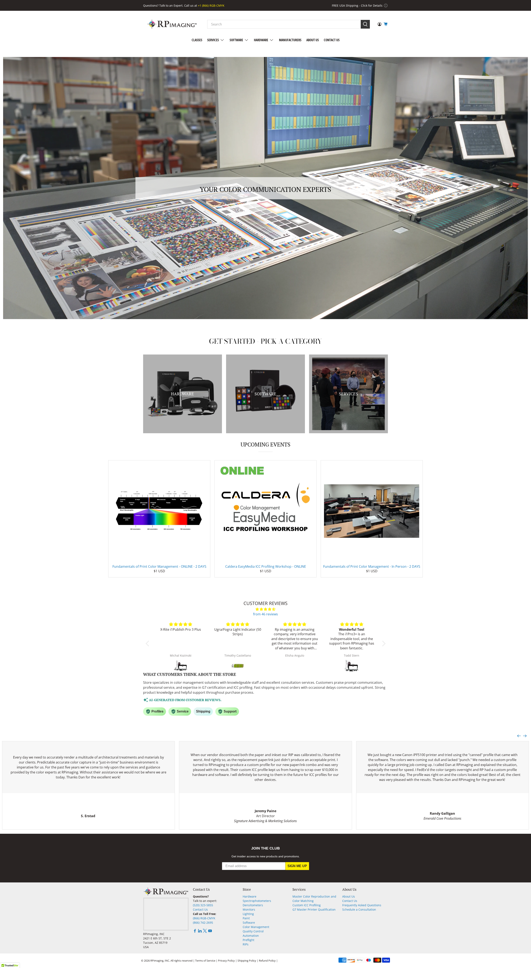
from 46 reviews (265, 614)
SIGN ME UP (297, 866)
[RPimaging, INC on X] (205, 932)
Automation (251, 936)
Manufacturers (290, 40)
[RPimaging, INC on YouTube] (210, 932)
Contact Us (332, 40)
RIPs (245, 944)
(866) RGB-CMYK (204, 918)
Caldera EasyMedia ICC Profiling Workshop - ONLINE (265, 566)
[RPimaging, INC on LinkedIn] (200, 932)
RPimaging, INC (159, 960)
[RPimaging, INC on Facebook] (195, 932)
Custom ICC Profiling (306, 905)
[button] (148, 643)
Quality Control (253, 931)
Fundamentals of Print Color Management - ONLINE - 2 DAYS (159, 566)
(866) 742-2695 (203, 922)
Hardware (261, 40)
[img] (266, 609)
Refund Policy (267, 960)
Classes (197, 40)
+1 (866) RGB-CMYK (211, 5)
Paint (246, 918)
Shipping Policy (246, 960)
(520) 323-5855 (203, 905)
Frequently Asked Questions (361, 905)
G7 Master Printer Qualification (314, 909)
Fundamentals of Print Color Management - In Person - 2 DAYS (371, 566)
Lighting (248, 914)
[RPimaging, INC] (172, 24)
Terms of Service (205, 960)
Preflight (248, 940)
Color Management (256, 927)
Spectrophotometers (257, 901)
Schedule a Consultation (359, 909)
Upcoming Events (265, 444)
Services (213, 40)
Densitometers (253, 905)
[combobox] (284, 24)
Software (236, 40)
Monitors (249, 909)
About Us (312, 40)
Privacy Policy (226, 960)
